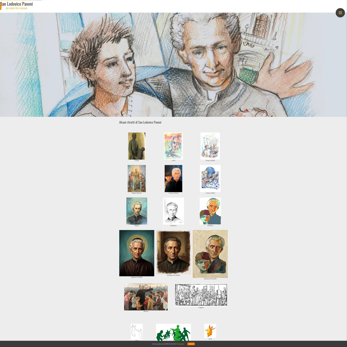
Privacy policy (180, 344)
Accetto (191, 344)
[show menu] (340, 12)
